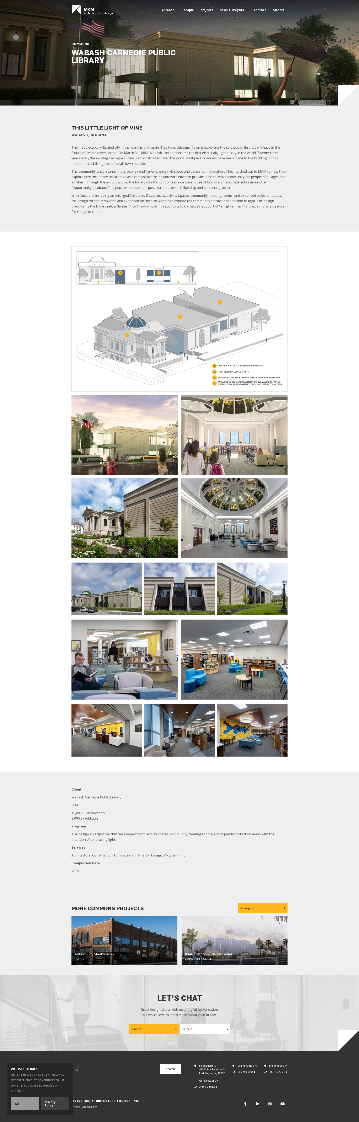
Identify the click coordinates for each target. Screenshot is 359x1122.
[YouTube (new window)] (283, 1104)
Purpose (168, 10)
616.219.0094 (245, 1072)
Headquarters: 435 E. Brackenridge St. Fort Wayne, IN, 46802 (212, 1073)
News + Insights (232, 10)
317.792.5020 (277, 1072)
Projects (206, 10)
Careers (278, 10)
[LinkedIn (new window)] (258, 1104)
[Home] (92, 10)
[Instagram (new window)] (270, 1104)
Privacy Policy (50, 1103)
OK (17, 1104)
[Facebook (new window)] (245, 1104)
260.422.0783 (207, 1087)
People (188, 10)
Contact (260, 10)
